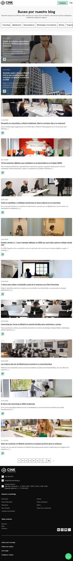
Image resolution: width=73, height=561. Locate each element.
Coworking (6, 25)
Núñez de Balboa (42, 502)
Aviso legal (5, 551)
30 (49, 461)
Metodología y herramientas (46, 25)
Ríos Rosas (5, 499)
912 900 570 (9, 477)
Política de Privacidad (8, 542)
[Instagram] (62, 531)
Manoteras (5, 505)
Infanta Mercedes (7, 502)
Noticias (61, 25)
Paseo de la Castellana (44, 508)
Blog (3, 526)
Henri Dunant (6, 508)
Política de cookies (7, 546)
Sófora (39, 505)
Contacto (62, 3)
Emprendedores (29, 25)
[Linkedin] (58, 531)
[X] (69, 531)
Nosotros (4, 524)
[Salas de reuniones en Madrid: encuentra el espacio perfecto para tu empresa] (8, 472)
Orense (39, 499)
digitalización (16, 25)
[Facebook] (65, 531)
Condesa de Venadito (8, 511)
